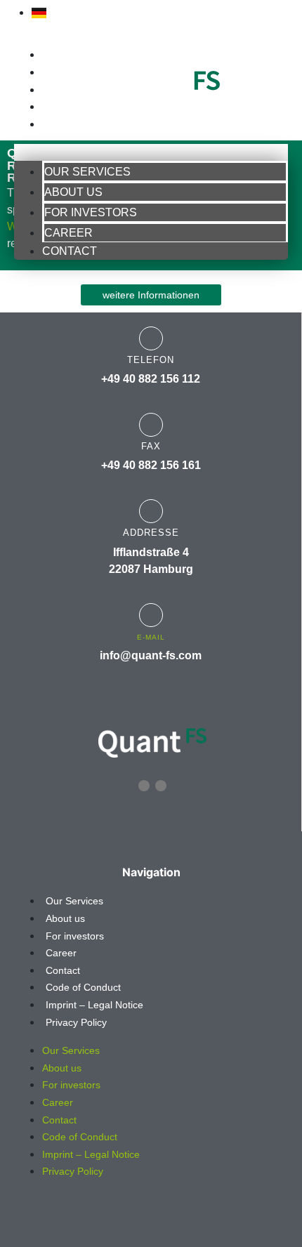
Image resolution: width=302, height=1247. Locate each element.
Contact (65, 124)
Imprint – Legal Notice (94, 1004)
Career (62, 106)
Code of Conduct (83, 987)
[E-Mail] (151, 615)
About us (67, 72)
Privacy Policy (76, 1022)
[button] (151, 152)
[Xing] (160, 785)
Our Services (78, 54)
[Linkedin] (144, 785)
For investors (82, 89)
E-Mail (151, 637)
